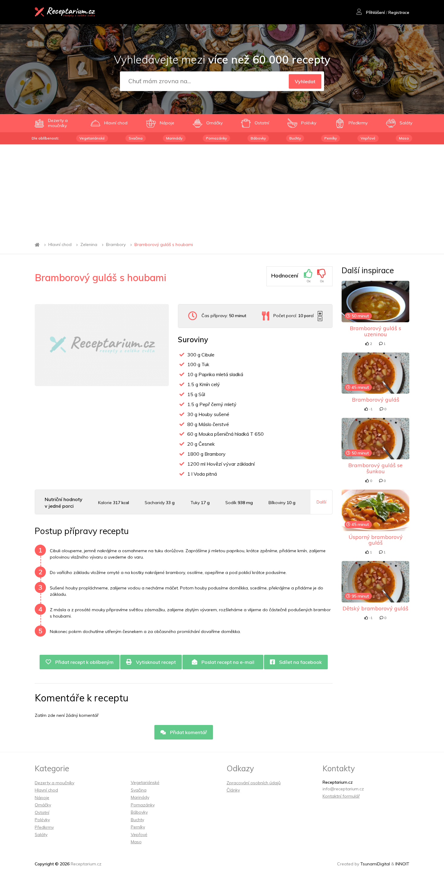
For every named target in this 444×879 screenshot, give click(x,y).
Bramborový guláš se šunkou (375, 468)
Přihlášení (375, 12)
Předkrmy (44, 827)
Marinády (174, 138)
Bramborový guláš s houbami (163, 245)
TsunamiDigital (375, 864)
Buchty (295, 138)
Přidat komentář (188, 732)
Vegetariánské (92, 138)
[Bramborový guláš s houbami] (102, 345)
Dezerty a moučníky (54, 783)
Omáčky (43, 805)
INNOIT (402, 864)
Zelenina (88, 245)
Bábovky (258, 138)
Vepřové (368, 138)
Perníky (330, 138)
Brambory (116, 245)
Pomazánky (216, 138)
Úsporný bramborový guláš (376, 539)
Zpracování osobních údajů (254, 783)
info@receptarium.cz (343, 789)
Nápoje (42, 797)
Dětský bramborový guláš (375, 608)
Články (233, 790)
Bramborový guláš (375, 399)
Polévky (42, 819)
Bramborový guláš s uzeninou (375, 331)
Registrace (398, 12)
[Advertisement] (222, 189)
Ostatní (42, 812)
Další (321, 502)
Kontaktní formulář (341, 796)
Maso (404, 138)
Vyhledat (305, 81)
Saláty (41, 834)
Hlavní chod (60, 245)
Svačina (136, 138)
